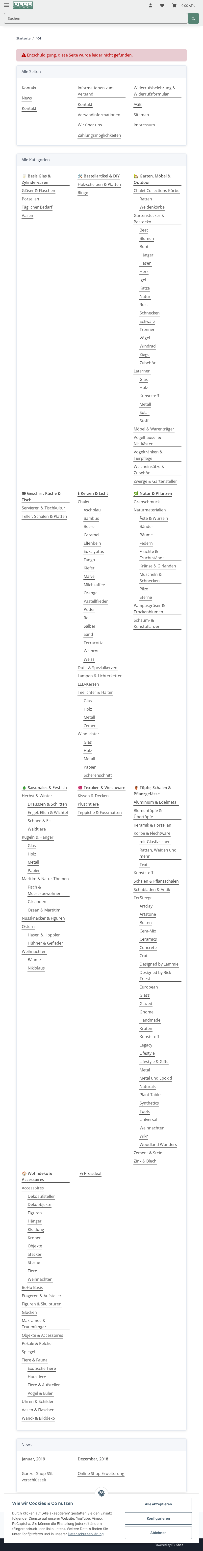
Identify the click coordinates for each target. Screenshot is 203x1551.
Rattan (146, 199)
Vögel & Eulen (40, 1393)
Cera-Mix (148, 931)
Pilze (144, 589)
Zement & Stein (148, 1153)
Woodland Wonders (158, 1144)
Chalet (84, 501)
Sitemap (141, 114)
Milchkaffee (94, 584)
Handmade (150, 1020)
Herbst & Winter (37, 795)
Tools (145, 1111)
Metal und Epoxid (156, 1078)
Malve (89, 576)
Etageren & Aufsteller (41, 1296)
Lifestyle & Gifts (154, 1061)
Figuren (35, 1213)
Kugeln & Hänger (37, 837)
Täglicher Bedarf (37, 207)
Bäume (146, 535)
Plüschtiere (88, 804)
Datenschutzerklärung (86, 1534)
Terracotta (93, 642)
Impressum (144, 125)
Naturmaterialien (150, 510)
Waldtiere (37, 829)
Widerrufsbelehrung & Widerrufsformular (155, 91)
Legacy (146, 1045)
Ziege (145, 354)
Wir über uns (90, 125)
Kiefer (89, 568)
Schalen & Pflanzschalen (156, 881)
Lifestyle (147, 1053)
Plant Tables (151, 1094)
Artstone (148, 914)
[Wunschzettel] (162, 5)
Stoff (144, 421)
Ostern (28, 926)
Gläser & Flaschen (38, 190)
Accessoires (33, 1188)
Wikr (144, 1136)
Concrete (148, 947)
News (27, 98)
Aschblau (92, 510)
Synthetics (149, 1103)
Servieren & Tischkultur (43, 508)
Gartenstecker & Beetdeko (149, 219)
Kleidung (36, 1229)
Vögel (145, 338)
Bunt (144, 246)
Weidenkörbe (152, 207)
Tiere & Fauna (35, 1360)
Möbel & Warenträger (154, 429)
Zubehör (148, 363)
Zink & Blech (145, 1161)
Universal (148, 1119)
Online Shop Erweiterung (101, 1473)
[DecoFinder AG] (23, 5)
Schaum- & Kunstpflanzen (147, 623)
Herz (144, 271)
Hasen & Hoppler (44, 935)
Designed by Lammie (159, 964)
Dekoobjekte (39, 1204)
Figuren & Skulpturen (41, 1304)
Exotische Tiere (42, 1368)
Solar (144, 412)
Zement (91, 725)
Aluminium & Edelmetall (156, 802)
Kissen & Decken (93, 795)
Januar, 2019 (33, 1459)
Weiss (89, 659)
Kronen (35, 1238)
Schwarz (147, 321)
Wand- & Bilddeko (38, 1418)
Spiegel (28, 1352)
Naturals (148, 1086)
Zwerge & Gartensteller (155, 481)
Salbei (89, 626)
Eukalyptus (94, 551)
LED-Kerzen (88, 684)
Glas (144, 379)
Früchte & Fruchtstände (152, 555)
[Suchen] (193, 18)
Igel (143, 280)
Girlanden (37, 901)
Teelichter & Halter (95, 692)
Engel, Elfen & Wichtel (48, 812)
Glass (145, 995)
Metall (145, 404)
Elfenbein (92, 543)
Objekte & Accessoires (42, 1335)
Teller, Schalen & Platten (44, 516)
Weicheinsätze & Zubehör (149, 470)
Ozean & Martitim (44, 910)
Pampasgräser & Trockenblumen (149, 609)
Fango (89, 559)
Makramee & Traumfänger (34, 1324)
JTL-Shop (177, 1545)
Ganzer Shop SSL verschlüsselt (37, 1477)
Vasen (27, 215)
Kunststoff (149, 396)
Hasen (146, 263)
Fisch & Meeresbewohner (44, 890)
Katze (145, 288)
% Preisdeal (90, 1173)
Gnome (146, 1012)
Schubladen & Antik (152, 889)
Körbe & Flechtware (152, 833)
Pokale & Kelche (36, 1343)
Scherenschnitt (98, 775)
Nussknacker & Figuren (43, 918)
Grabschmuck (147, 501)
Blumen (147, 238)
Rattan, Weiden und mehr (158, 853)
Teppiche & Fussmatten (100, 812)
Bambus (91, 518)
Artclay (146, 906)
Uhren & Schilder (38, 1401)
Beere (89, 526)
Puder (89, 609)
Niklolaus (36, 968)
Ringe (83, 192)
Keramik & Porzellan (152, 825)
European (149, 987)
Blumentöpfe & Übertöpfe (148, 814)
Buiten (146, 922)
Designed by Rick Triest (155, 976)
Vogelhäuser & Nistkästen (147, 440)
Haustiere (37, 1376)
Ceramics (148, 939)
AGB (138, 104)
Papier (90, 767)
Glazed (146, 1003)
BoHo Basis (32, 1287)
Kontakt (29, 88)
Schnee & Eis (39, 820)
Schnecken (150, 313)
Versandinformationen (99, 114)
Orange (91, 593)
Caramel (91, 535)
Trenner (147, 329)
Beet (144, 230)
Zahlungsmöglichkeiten (99, 135)
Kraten (146, 1028)
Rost (144, 304)
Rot (87, 617)
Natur (145, 296)
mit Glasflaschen (155, 841)
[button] (150, 5)
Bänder (146, 526)
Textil (145, 864)
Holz (144, 387)
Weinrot (91, 651)
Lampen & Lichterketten (100, 676)
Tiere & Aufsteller (44, 1385)
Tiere (32, 1271)
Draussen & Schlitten (47, 804)
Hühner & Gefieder (45, 943)
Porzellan (30, 199)
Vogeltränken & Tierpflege (148, 455)
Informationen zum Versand (96, 91)
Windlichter (88, 734)
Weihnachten (34, 951)
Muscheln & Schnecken (151, 577)
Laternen (142, 371)
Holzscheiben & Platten (99, 184)
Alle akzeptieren (158, 1504)
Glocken (29, 1312)
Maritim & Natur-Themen (45, 878)
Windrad (148, 346)
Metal (145, 1070)
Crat (144, 955)
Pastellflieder (96, 601)
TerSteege (143, 897)
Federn (146, 543)
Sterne (146, 597)
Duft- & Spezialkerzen (97, 667)
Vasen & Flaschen (38, 1410)
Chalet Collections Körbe (156, 190)
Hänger (146, 255)
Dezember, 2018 (93, 1459)
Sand (88, 634)
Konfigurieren (158, 1518)
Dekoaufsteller (41, 1196)
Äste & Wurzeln (154, 518)
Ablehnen (158, 1533)
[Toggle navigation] (6, 3)
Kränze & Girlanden (158, 566)
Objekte (35, 1246)
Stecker (35, 1254)
